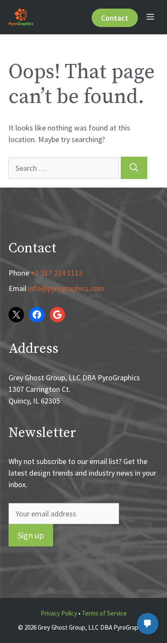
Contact (114, 18)
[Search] (134, 168)
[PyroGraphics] (21, 17)
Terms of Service (104, 613)
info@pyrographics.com (66, 288)
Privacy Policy (59, 613)
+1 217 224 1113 (57, 273)
